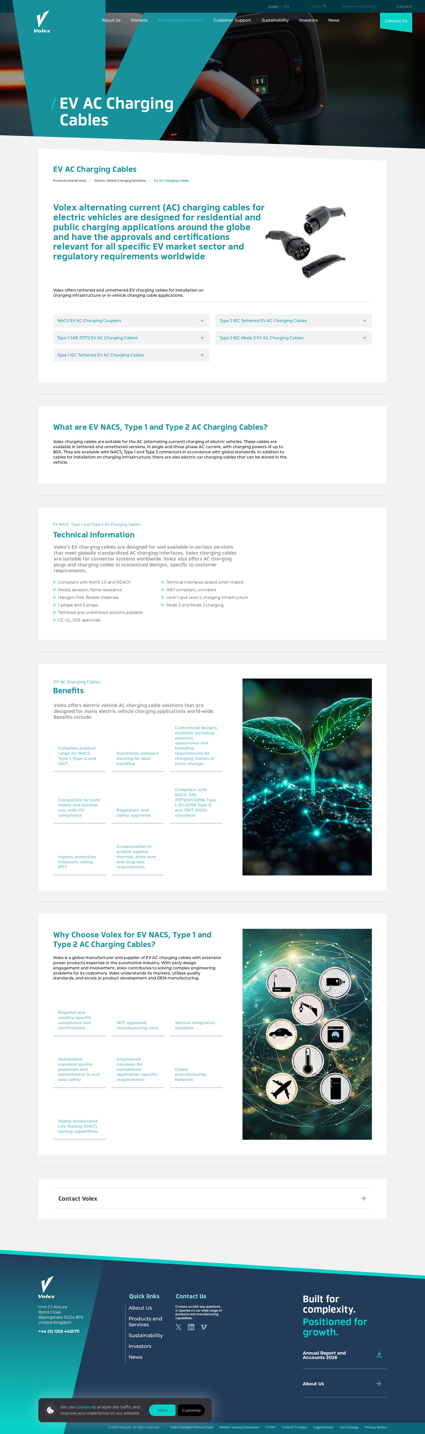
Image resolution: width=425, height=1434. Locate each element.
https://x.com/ (178, 1327)
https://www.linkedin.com (191, 1327)
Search (316, 6)
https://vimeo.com (203, 1327)
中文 (287, 6)
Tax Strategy (349, 1427)
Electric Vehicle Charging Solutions (120, 180)
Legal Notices (324, 1427)
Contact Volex (77, 1198)
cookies (84, 1406)
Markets (139, 20)
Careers (404, 6)
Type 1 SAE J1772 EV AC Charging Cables (97, 337)
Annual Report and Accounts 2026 (324, 1355)
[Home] (42, 21)
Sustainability (275, 20)
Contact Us (396, 20)
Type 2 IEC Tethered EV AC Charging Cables (263, 320)
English (273, 6)
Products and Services (180, 20)
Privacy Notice (376, 1427)
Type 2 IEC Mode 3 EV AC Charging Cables (261, 337)
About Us (111, 20)
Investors (308, 20)
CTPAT (270, 1427)
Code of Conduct (294, 1427)
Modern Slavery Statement (239, 1427)
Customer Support (232, 20)
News (333, 20)
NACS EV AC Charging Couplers (89, 320)
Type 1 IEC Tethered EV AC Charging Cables (100, 354)
